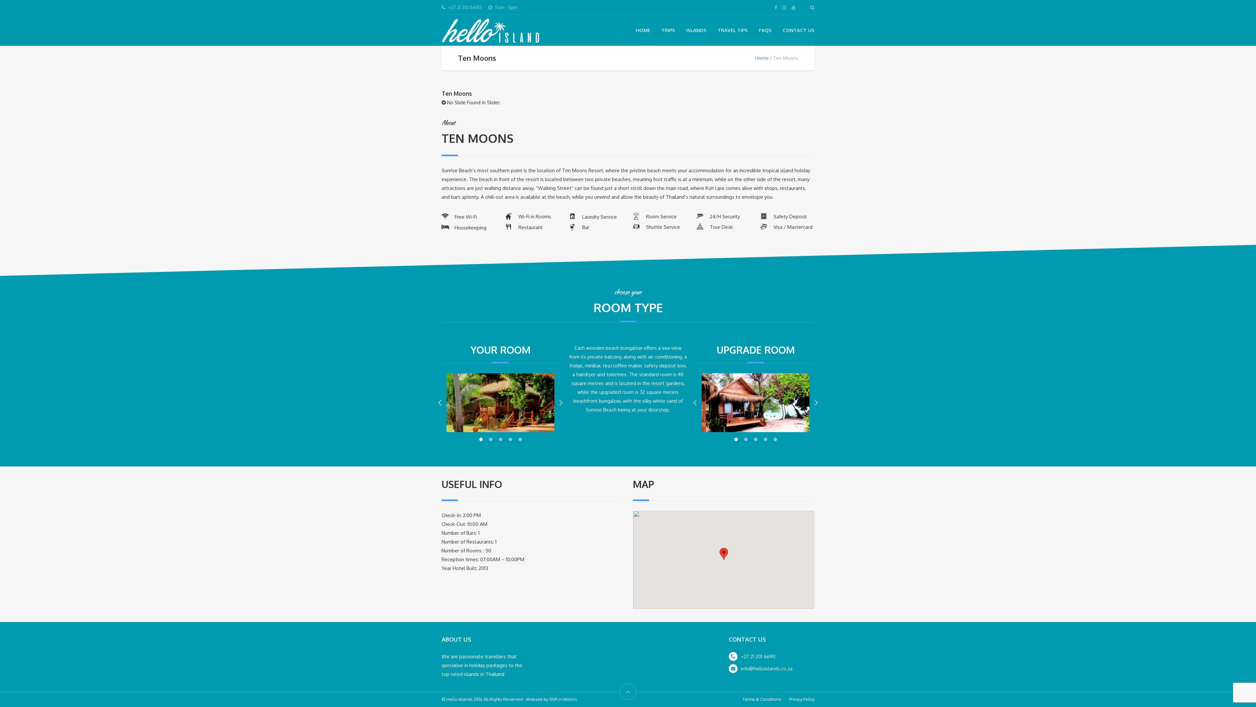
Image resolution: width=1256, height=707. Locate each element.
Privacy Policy (801, 699)
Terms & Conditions (761, 699)
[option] (500, 402)
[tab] (481, 438)
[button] (440, 402)
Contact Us (798, 30)
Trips (668, 30)
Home (643, 30)
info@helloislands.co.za (767, 668)
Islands (696, 30)
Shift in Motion (563, 699)
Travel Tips (733, 30)
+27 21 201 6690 (758, 656)
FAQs (765, 30)
